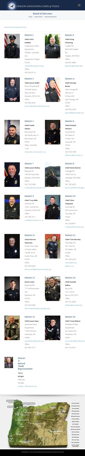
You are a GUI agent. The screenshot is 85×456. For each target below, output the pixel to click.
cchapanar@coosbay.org (74, 227)
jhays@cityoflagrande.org (34, 341)
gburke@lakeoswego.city (74, 113)
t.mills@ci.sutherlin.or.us (34, 220)
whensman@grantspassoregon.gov (38, 269)
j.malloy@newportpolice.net (35, 188)
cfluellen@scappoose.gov (34, 66)
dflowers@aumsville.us (74, 155)
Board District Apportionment (15, 27)
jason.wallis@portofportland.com (37, 106)
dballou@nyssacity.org (73, 305)
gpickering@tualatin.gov (74, 66)
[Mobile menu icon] (79, 5)
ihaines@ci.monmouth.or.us (35, 152)
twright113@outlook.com (27, 386)
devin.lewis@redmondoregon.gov (37, 308)
